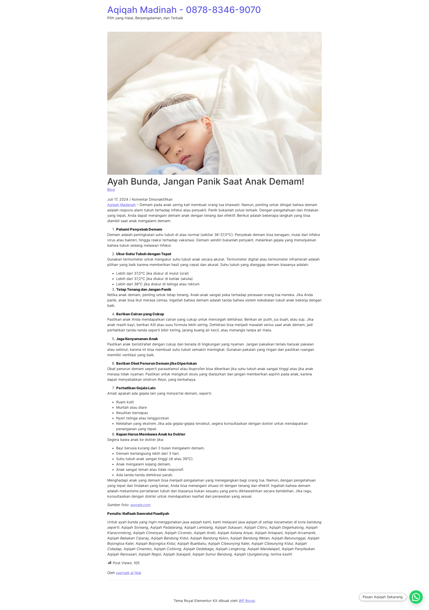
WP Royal (247, 600)
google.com (140, 505)
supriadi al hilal (128, 572)
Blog (111, 189)
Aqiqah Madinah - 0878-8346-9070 (184, 9)
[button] (416, 597)
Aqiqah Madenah (121, 204)
